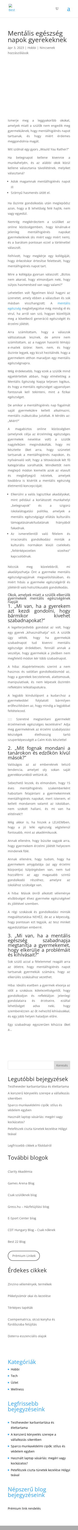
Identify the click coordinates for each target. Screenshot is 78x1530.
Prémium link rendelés (24, 1508)
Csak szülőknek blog (22, 1195)
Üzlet (14, 1382)
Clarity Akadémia (20, 1171)
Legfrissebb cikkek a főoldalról (30, 1145)
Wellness (17, 1389)
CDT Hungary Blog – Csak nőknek (31, 1230)
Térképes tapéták (20, 1308)
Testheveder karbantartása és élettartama (38, 1086)
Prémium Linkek (24, 1256)
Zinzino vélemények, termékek (30, 1284)
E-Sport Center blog (22, 1218)
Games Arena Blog (21, 1183)
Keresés (62, 1065)
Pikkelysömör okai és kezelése (29, 1296)
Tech (14, 1376)
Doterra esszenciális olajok (27, 1336)
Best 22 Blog (17, 1242)
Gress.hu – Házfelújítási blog (28, 1207)
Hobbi (32, 48)
